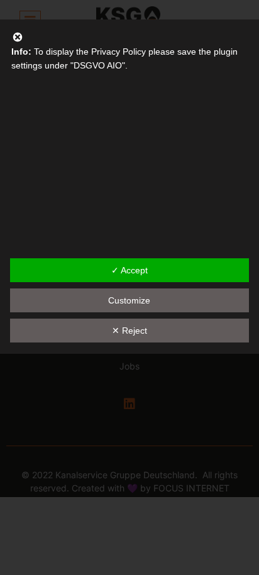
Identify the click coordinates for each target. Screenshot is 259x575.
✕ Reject (129, 331)
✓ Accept (129, 270)
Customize (129, 300)
